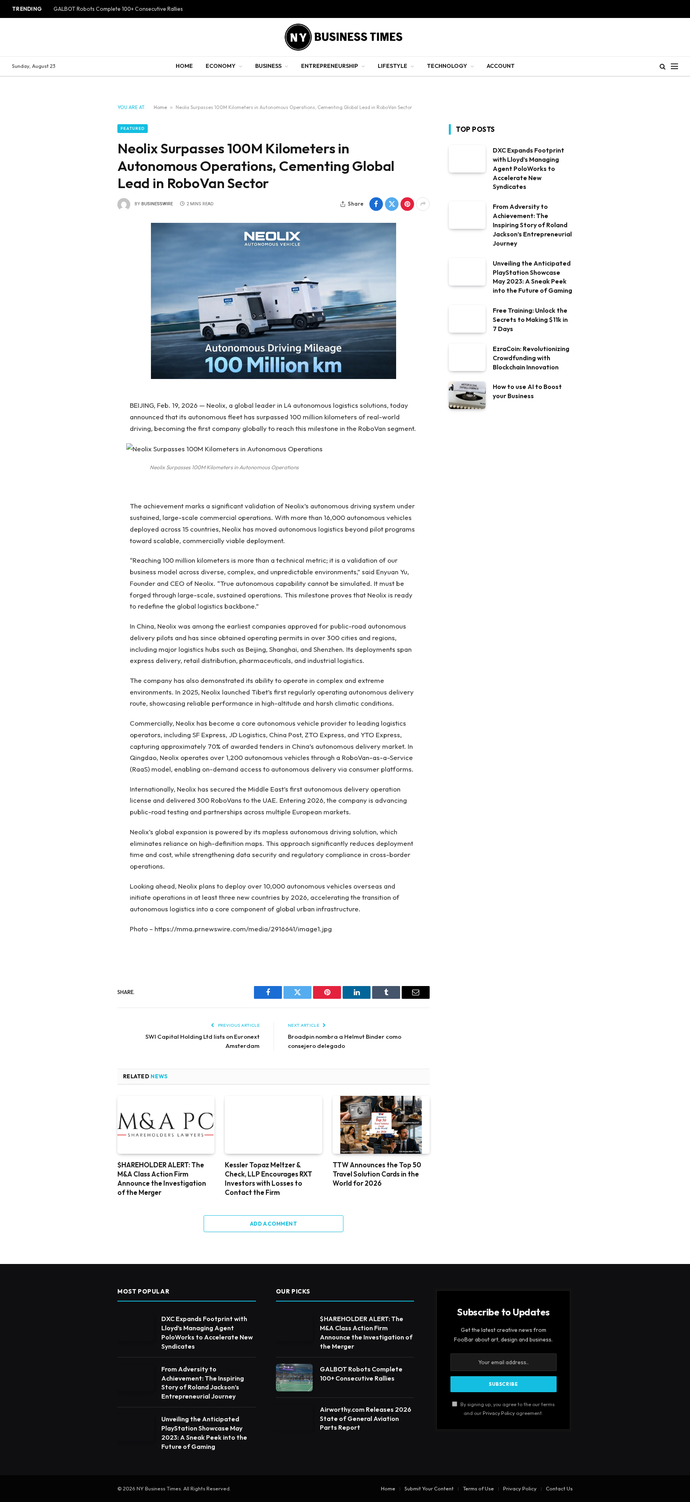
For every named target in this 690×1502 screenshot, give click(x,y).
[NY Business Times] (345, 37)
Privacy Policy (499, 1413)
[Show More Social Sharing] (423, 204)
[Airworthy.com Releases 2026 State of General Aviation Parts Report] (294, 1418)
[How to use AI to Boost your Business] (467, 395)
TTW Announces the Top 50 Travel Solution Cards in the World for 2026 (377, 1174)
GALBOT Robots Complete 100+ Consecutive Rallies (118, 9)
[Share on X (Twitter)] (392, 204)
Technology (447, 65)
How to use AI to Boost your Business (527, 391)
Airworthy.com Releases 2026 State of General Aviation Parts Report (365, 1418)
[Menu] (674, 66)
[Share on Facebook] (376, 204)
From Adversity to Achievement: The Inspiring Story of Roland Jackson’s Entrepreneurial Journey (532, 224)
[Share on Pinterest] (407, 204)
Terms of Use (478, 1488)
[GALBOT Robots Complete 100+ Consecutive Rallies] (294, 1377)
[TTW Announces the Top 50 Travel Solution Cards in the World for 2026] (381, 1125)
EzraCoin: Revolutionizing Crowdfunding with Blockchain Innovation (531, 358)
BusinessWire (157, 203)
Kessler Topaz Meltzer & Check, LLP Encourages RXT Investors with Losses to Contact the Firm (268, 1178)
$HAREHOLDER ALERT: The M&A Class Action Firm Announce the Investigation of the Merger (161, 1178)
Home (184, 65)
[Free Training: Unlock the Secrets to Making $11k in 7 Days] (467, 319)
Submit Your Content (429, 1488)
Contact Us (559, 1488)
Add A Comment (273, 1223)
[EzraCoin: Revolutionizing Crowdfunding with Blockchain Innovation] (467, 357)
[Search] (662, 66)
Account (501, 65)
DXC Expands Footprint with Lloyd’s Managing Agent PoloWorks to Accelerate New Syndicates (528, 168)
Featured (133, 128)
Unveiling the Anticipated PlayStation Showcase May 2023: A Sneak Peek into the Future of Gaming (532, 277)
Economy (221, 65)
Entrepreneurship (329, 65)
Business (268, 65)
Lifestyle (392, 65)
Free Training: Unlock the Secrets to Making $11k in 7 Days (530, 319)
